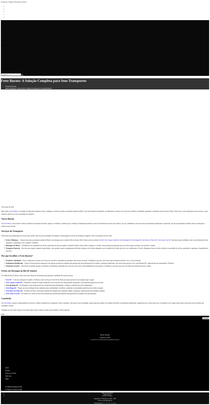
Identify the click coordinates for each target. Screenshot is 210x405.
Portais (7, 61)
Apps (7, 52)
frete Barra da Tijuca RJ (149, 240)
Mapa (7, 379)
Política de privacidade (107, 393)
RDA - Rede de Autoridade (109, 403)
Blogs (7, 55)
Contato (8, 67)
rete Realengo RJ (126, 240)
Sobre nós (8, 376)
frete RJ (101, 240)
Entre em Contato (10, 373)
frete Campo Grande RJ (112, 240)
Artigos (7, 64)
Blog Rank (97, 398)
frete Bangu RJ (136, 240)
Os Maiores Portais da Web (13, 389)
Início (7, 49)
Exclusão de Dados (107, 395)
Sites (6, 58)
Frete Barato (14, 211)
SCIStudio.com (105, 398)
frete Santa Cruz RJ (164, 240)
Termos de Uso (107, 394)
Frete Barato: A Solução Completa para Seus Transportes (28, 88)
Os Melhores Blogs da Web (13, 387)
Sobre (7, 70)
